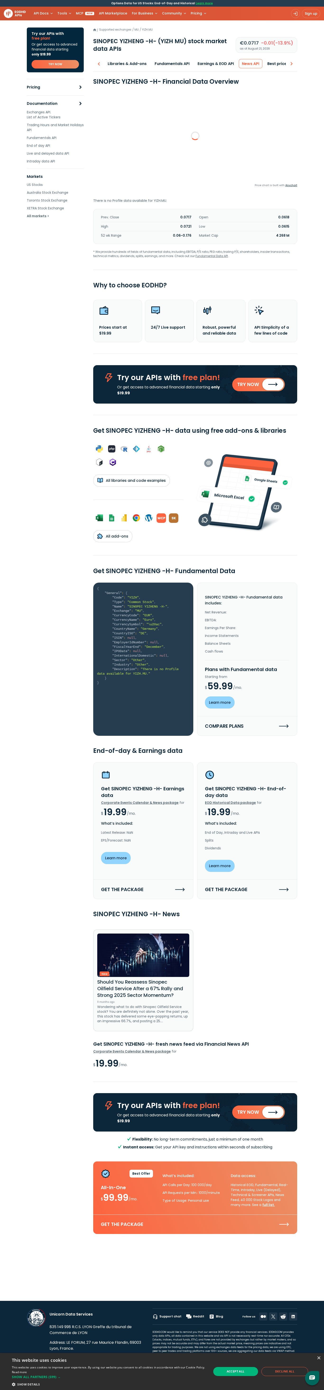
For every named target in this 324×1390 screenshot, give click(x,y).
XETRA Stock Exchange (45, 208)
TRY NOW (55, 64)
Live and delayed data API (48, 153)
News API (250, 63)
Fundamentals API (41, 137)
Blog (219, 1316)
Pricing (33, 87)
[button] (108, 1377)
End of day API (38, 145)
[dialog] (162, 1371)
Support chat (170, 1316)
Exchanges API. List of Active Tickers (43, 115)
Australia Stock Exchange (47, 192)
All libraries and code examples (135, 480)
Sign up (311, 13)
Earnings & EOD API (216, 63)
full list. (268, 1204)
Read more (19, 1372)
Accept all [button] (236, 1371)
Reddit (198, 1316)
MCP (84, 13)
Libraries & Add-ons (127, 63)
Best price (277, 63)
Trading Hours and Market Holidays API (55, 127)
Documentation (42, 103)
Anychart (291, 185)
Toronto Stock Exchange (47, 200)
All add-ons (116, 536)
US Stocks (35, 184)
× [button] (318, 1358)
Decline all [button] (284, 1371)
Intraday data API (41, 161)
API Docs (41, 13)
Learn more (204, 3)
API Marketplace (113, 13)
